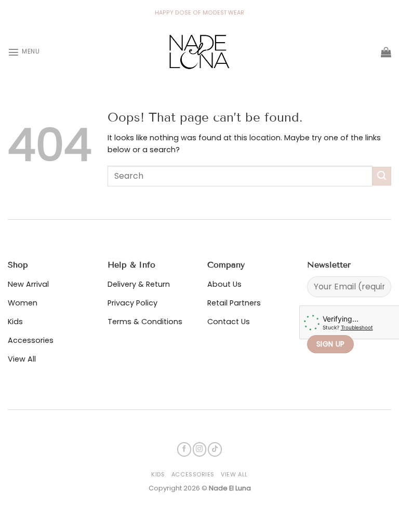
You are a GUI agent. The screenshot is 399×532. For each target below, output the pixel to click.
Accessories (193, 474)
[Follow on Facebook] (184, 449)
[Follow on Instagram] (200, 449)
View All (234, 474)
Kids (158, 474)
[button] (23, 52)
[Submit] (382, 176)
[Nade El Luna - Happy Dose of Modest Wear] (199, 52)
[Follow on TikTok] (215, 449)
